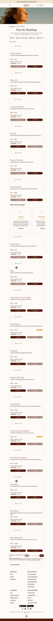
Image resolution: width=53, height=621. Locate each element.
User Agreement (31, 595)
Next (42, 555)
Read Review (21, 228)
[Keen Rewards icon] (40, 5)
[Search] (38, 5)
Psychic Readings (32, 574)
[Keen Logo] (26, 5)
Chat (36, 66)
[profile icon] (43, 5)
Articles (12, 576)
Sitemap (12, 602)
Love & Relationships (32, 576)
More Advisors (31, 586)
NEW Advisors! (31, 584)
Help (11, 592)
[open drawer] (10, 5)
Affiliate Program (14, 597)
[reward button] (40, 5)
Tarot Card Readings (32, 581)
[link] (16, 268)
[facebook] (25, 609)
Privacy (29, 597)
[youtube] (30, 609)
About (11, 574)
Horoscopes (13, 579)
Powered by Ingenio (32, 602)
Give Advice (13, 600)
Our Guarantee (31, 592)
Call (19, 66)
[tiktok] (28, 609)
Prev (27, 555)
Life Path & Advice (32, 579)
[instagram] (22, 609)
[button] (41, 564)
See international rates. (35, 559)
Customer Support (14, 595)
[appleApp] (22, 606)
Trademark (30, 600)
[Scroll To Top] (26, 616)
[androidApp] (30, 606)
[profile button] (43, 5)
